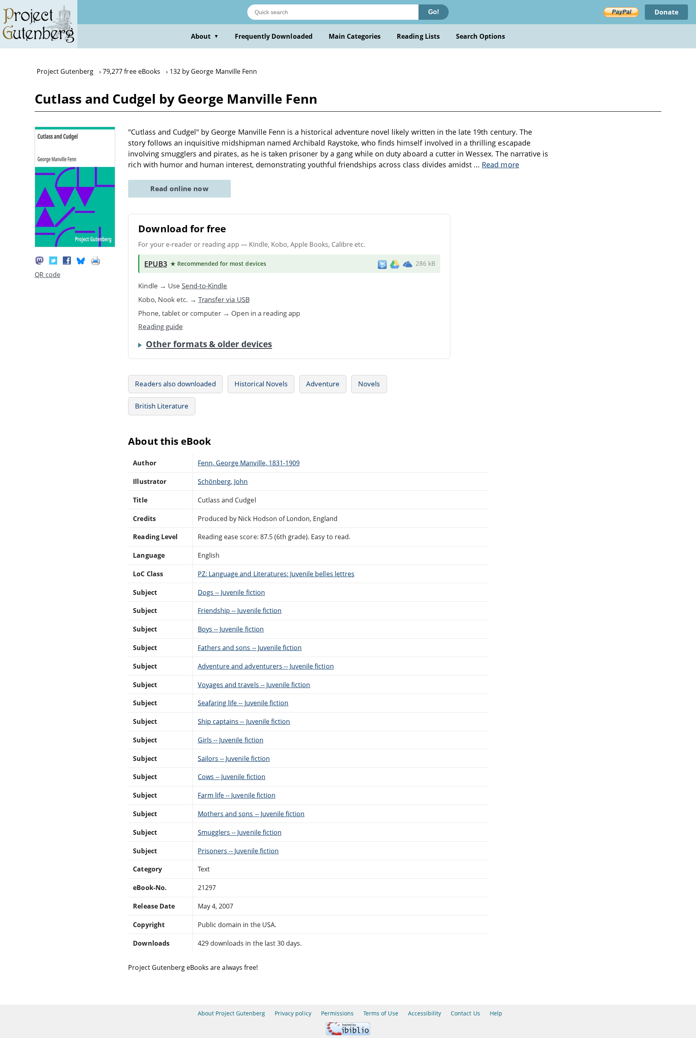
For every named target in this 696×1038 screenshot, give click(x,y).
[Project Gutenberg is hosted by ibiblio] (348, 1033)
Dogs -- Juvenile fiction (231, 592)
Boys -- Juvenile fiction (231, 629)
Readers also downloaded (175, 383)
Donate (666, 12)
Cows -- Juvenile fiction (231, 776)
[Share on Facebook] (67, 259)
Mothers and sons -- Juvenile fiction (251, 813)
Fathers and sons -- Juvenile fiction (250, 647)
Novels (369, 383)
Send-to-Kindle (205, 285)
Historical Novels (261, 383)
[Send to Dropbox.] (382, 264)
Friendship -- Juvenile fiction (240, 610)
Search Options (480, 36)
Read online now (179, 188)
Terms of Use (380, 1013)
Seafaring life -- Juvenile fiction (243, 702)
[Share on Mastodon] (39, 259)
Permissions (337, 1013)
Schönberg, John (223, 481)
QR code (47, 274)
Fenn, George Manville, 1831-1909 (249, 463)
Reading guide (160, 326)
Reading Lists (418, 36)
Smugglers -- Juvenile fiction (240, 832)
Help (496, 1013)
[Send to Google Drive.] (395, 264)
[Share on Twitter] (53, 259)
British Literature (161, 406)
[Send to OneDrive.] (407, 263)
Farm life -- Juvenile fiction (237, 795)
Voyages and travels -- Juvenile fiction (254, 684)
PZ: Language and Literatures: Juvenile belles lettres (276, 573)
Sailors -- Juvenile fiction (234, 758)
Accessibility (424, 1013)
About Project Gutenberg (231, 1013)
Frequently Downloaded (274, 36)
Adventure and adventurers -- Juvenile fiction (266, 666)
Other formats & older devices (209, 344)
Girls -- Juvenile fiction (230, 740)
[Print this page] (95, 259)
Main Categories (355, 36)
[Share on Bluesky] (81, 259)
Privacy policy (293, 1013)
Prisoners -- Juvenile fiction (238, 850)
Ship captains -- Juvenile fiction (244, 721)
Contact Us (465, 1013)
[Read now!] (75, 244)
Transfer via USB (224, 299)
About (205, 36)
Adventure (323, 383)
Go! (433, 11)
